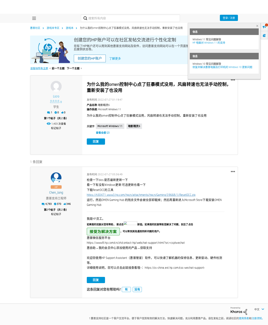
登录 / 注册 (229, 17)
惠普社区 (35, 28)
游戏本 (69, 28)
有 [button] (126, 289)
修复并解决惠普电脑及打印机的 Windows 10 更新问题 (222, 67)
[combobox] (130, 18)
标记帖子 (56, 128)
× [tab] (257, 25)
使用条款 (244, 318)
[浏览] (33, 18)
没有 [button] (137, 289)
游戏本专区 (53, 28)
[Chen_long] (56, 177)
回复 (96, 141)
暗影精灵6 (134, 126)
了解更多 (115, 58)
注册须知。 (258, 318)
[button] (233, 80)
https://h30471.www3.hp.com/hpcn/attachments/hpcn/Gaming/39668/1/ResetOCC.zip (141, 195)
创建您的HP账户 (90, 58)
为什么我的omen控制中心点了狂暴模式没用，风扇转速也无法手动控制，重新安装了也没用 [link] (131, 28)
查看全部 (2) (103, 132)
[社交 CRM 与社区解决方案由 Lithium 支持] (239, 310)
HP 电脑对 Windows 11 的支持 (209, 42)
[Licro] (56, 86)
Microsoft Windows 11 (110, 126)
